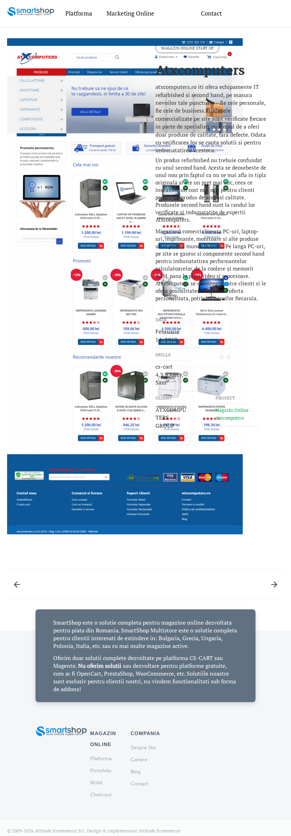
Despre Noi (143, 747)
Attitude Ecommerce (159, 831)
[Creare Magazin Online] (30, 11)
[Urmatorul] (274, 580)
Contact (211, 13)
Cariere (139, 759)
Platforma (78, 13)
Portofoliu (100, 770)
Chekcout (100, 794)
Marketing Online (130, 13)
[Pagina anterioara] (17, 580)
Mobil (96, 782)
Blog (136, 771)
